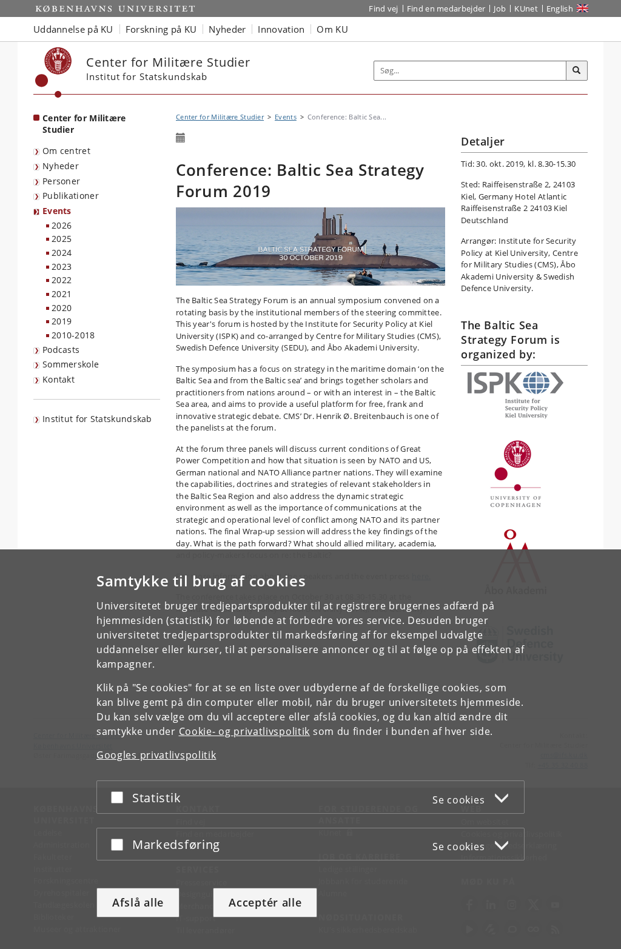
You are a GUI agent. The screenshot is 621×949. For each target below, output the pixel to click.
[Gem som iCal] (181, 138)
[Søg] (577, 71)
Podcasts (60, 349)
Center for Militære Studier (84, 123)
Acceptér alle (265, 902)
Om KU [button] (332, 29)
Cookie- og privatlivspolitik (244, 731)
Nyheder (60, 166)
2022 (62, 280)
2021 (62, 294)
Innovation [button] (281, 29)
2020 (62, 308)
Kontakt (58, 379)
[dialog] (310, 749)
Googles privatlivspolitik (156, 755)
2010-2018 (73, 335)
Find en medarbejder (446, 8)
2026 (62, 225)
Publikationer (70, 195)
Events (57, 210)
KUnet (526, 8)
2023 (62, 266)
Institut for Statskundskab (97, 418)
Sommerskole (70, 364)
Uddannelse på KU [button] (73, 29)
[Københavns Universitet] (53, 72)
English (559, 8)
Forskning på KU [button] (161, 29)
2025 (62, 238)
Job (500, 8)
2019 (62, 321)
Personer (61, 181)
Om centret (66, 150)
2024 (62, 252)
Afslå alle (138, 902)
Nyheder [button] (227, 29)
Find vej (383, 8)
